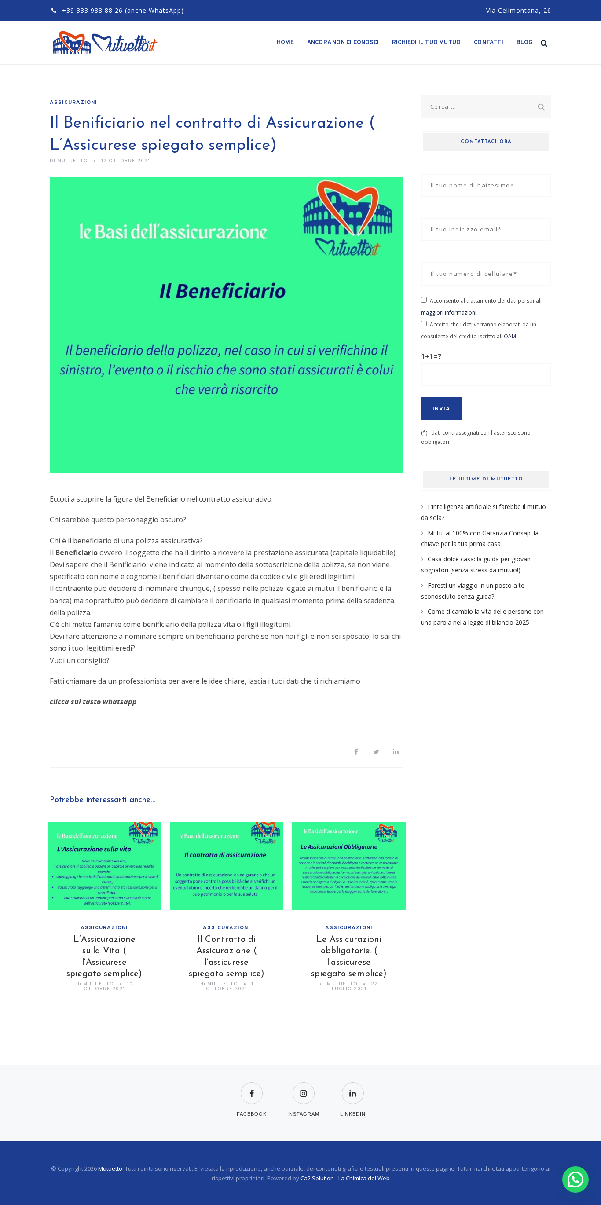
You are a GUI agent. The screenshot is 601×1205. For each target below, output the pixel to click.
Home (285, 42)
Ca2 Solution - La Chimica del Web (345, 1178)
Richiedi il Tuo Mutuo (426, 42)
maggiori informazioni (448, 312)
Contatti (488, 42)
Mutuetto (110, 1168)
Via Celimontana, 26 (518, 10)
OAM (510, 336)
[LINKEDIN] (353, 1087)
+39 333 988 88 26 (92, 10)
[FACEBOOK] (252, 1087)
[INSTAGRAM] (303, 1087)
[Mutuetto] (106, 43)
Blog (525, 42)
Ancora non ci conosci (343, 42)
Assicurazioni (73, 102)
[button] (226, 547)
